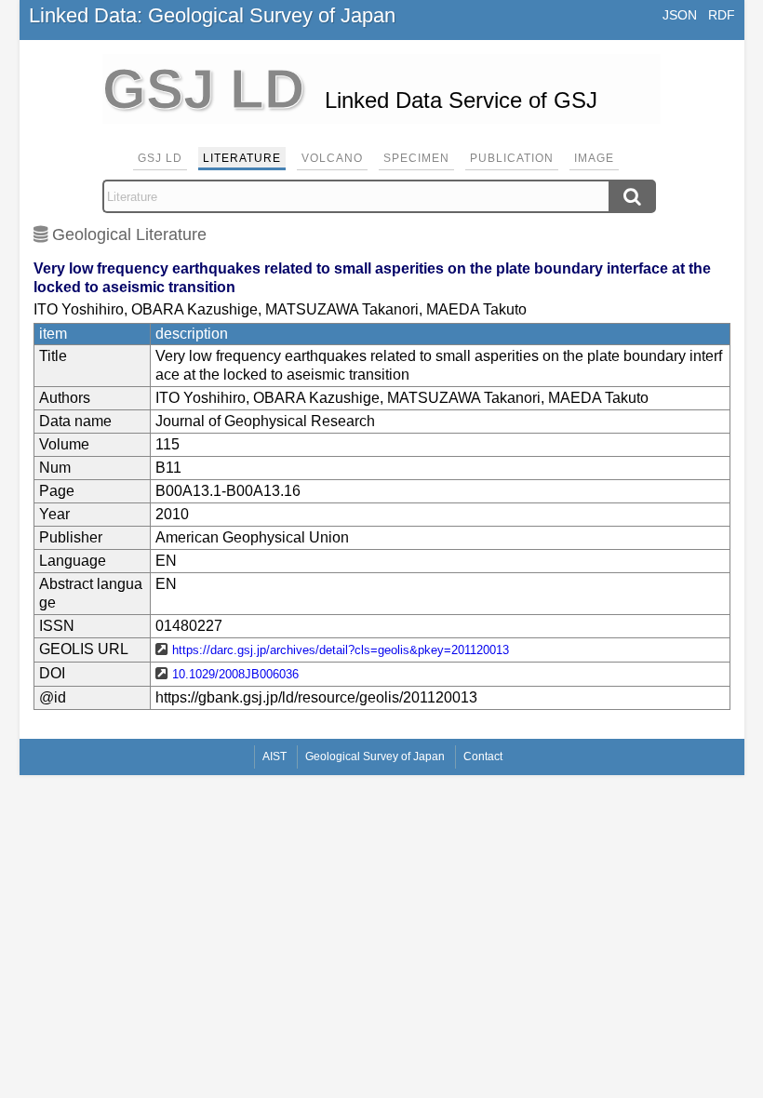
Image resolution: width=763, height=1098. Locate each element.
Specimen (416, 158)
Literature (242, 158)
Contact (482, 756)
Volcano (332, 158)
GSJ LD (160, 158)
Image (594, 158)
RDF (721, 14)
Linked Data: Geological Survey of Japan (212, 15)
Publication (512, 158)
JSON (680, 14)
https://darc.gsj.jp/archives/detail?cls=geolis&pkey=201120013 (340, 650)
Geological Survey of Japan (375, 756)
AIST (274, 756)
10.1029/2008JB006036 (235, 674)
